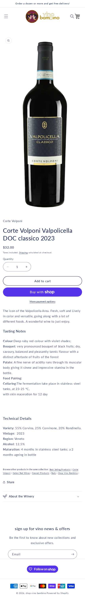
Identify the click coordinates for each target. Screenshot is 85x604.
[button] (6, 16)
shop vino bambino (36, 593)
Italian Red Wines (21, 473)
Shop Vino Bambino (68, 473)
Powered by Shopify (58, 593)
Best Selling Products (60, 469)
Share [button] (10, 482)
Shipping (23, 252)
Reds (53, 473)
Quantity (8, 259)
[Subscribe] (72, 554)
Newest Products (40, 473)
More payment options (42, 301)
